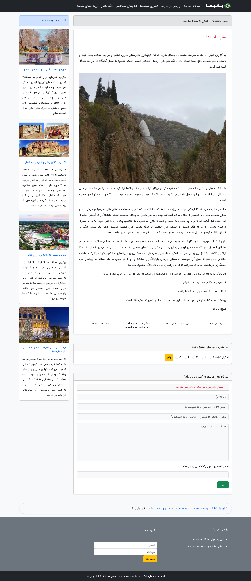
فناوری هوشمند (149, 5)
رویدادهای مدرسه (87, 5)
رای (169, 357)
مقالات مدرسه (192, 5)
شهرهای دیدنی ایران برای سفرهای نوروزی (44, 70)
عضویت (150, 559)
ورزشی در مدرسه (171, 5)
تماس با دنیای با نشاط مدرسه (206, 546)
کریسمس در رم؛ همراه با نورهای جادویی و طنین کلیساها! (44, 349)
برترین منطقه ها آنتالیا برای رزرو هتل (47, 255)
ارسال (223, 484)
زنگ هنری (107, 5)
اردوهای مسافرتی (126, 5)
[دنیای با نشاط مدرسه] (218, 5)
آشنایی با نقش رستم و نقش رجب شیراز (45, 162)
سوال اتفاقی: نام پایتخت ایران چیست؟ (205, 466)
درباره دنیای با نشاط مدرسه (207, 539)
